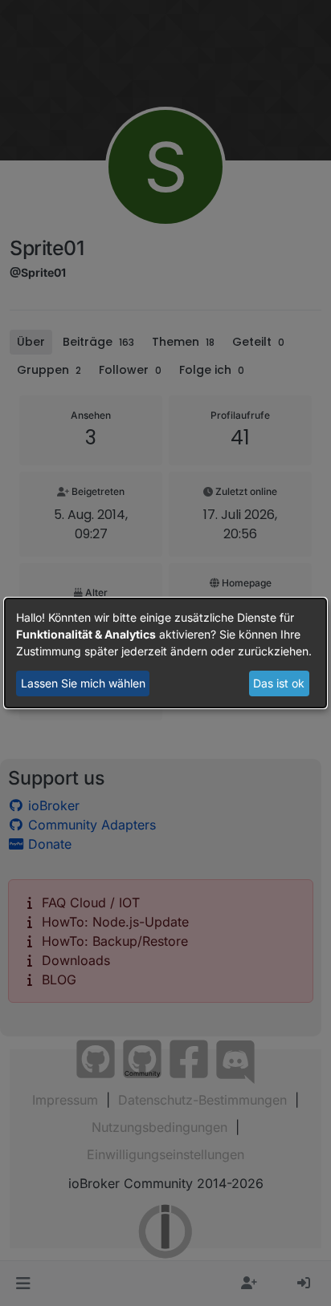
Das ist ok (278, 683)
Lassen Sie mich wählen (83, 683)
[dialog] (165, 653)
